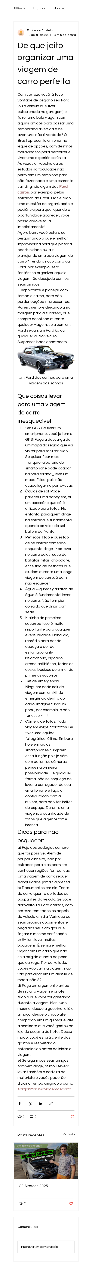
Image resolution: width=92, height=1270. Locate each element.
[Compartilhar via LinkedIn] (41, 1103)
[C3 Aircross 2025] (46, 1161)
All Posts (19, 8)
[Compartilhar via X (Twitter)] (30, 1103)
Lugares (39, 8)
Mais (56, 8)
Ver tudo (69, 1134)
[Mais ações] (71, 32)
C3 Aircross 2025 (33, 1186)
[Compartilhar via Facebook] (20, 1103)
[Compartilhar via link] (51, 1103)
